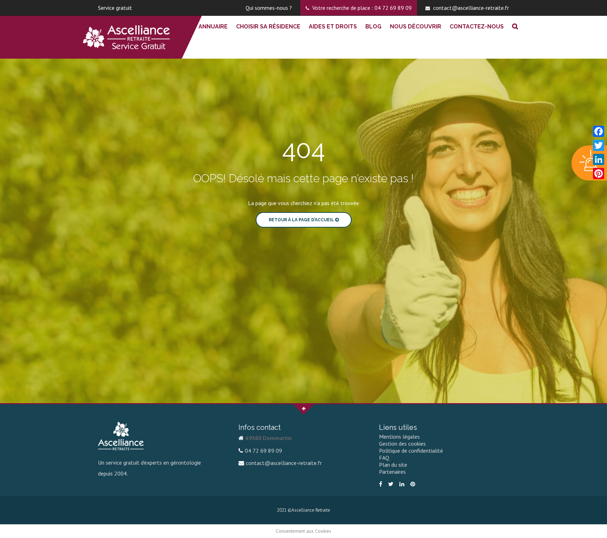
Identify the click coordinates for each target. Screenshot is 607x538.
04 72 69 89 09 (263, 450)
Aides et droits (333, 26)
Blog (373, 26)
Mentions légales (399, 436)
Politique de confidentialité (411, 450)
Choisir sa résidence (268, 26)
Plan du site (393, 464)
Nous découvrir (415, 26)
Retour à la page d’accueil (302, 219)
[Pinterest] (413, 483)
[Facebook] (381, 483)
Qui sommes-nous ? (269, 7)
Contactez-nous (477, 26)
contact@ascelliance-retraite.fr (470, 7)
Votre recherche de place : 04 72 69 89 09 (361, 7)
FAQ (384, 457)
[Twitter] (391, 483)
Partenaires (392, 471)
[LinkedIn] (402, 483)
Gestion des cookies (402, 443)
